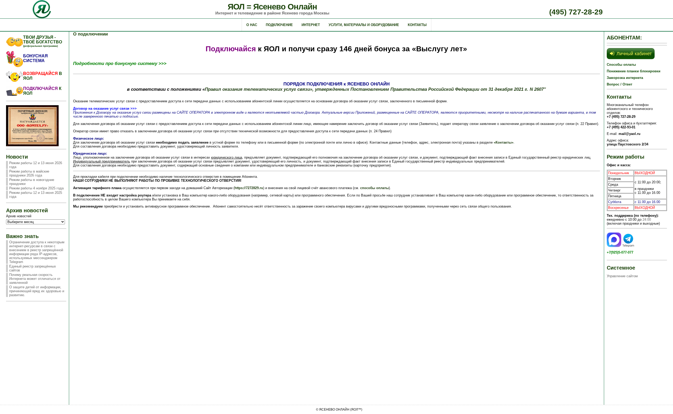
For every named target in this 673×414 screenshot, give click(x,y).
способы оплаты (374, 188)
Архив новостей (18, 216)
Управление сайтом (622, 276)
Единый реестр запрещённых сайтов (32, 268)
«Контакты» (503, 142)
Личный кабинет (634, 53)
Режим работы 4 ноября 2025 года (36, 188)
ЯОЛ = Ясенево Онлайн (272, 6)
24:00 (647, 219)
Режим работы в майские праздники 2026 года (29, 173)
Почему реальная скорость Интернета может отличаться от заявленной (34, 279)
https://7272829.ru (248, 188)
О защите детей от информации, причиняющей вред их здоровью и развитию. (36, 291)
